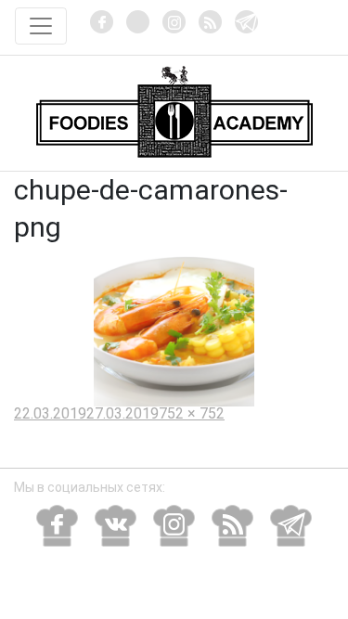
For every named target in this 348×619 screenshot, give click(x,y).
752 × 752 (192, 413)
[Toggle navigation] (41, 26)
